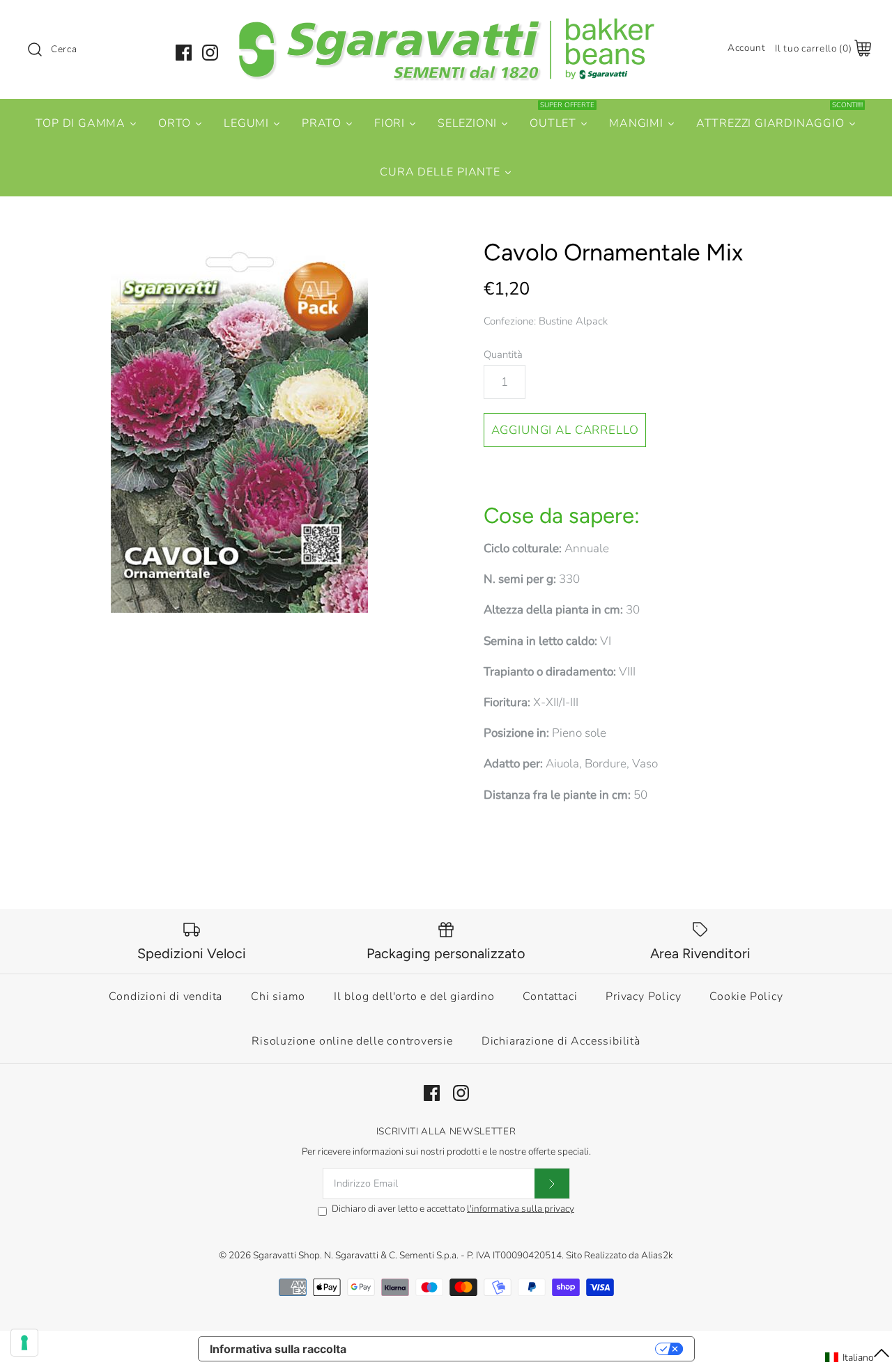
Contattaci (550, 996)
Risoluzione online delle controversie (352, 1041)
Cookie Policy (746, 996)
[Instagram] (210, 53)
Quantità (503, 354)
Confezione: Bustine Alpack (546, 321)
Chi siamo (278, 996)
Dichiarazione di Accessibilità (561, 1041)
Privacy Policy (643, 996)
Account (747, 47)
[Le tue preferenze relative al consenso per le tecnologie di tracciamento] (24, 1342)
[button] (858, 1357)
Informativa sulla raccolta (278, 1349)
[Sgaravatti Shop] (446, 23)
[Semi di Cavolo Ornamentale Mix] (239, 426)
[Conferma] (552, 1184)
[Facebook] (184, 53)
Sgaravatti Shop (286, 1255)
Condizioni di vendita (165, 996)
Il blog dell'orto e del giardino (414, 996)
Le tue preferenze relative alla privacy (507, 1349)
